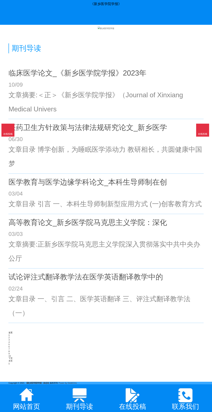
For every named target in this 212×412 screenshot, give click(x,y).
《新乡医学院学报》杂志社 (37, 383)
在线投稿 (202, 134)
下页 (11, 358)
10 (10, 356)
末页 (11, 361)
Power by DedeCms (68, 383)
